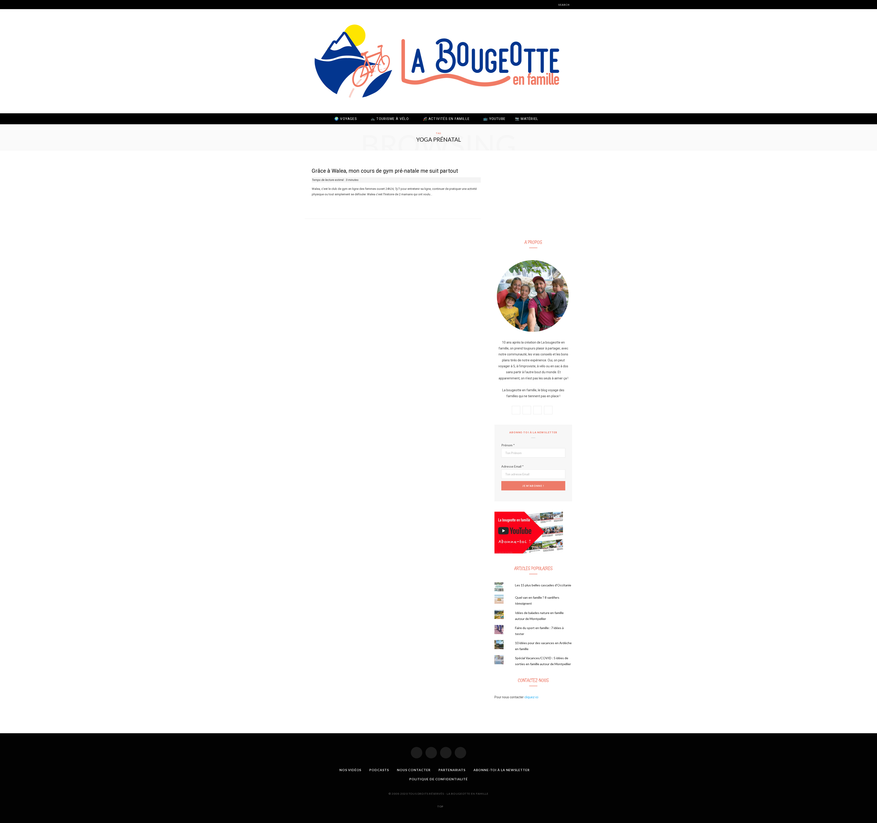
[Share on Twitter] (319, 204)
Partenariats (451, 770)
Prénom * (508, 445)
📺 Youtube (494, 119)
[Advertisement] (533, 197)
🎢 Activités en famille (446, 119)
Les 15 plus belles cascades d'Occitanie (543, 585)
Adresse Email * (512, 466)
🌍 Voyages (345, 119)
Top (440, 806)
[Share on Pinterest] (330, 204)
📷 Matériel (526, 119)
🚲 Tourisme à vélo (390, 119)
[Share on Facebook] (313, 204)
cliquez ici (531, 697)
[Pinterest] (446, 752)
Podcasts (379, 770)
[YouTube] (460, 752)
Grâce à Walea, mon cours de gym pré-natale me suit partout (385, 171)
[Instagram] (431, 752)
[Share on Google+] (324, 204)
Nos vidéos (350, 770)
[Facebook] (416, 752)
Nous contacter (414, 770)
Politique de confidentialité (438, 779)
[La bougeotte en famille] (438, 61)
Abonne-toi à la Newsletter (501, 770)
